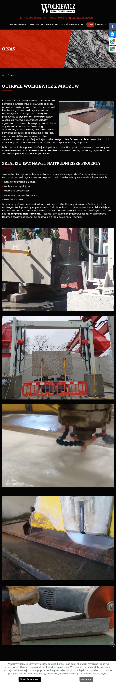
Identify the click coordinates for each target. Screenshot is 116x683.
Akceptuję (86, 679)
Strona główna (18, 24)
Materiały (45, 24)
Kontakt (101, 24)
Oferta (33, 24)
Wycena (73, 24)
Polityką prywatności (57, 667)
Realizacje (60, 24)
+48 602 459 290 (33, 18)
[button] (38, 24)
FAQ (82, 24)
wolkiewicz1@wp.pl (82, 18)
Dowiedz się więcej (29, 679)
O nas (90, 24)
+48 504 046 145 (57, 18)
